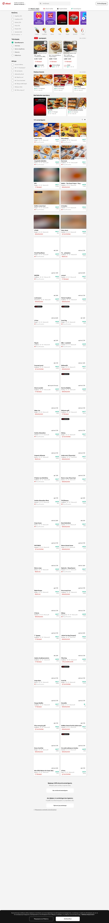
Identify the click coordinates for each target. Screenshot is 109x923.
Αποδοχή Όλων (68, 918)
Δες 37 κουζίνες (16, 34)
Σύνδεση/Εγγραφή (101, 3)
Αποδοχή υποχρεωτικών (87, 914)
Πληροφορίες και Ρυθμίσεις (41, 918)
